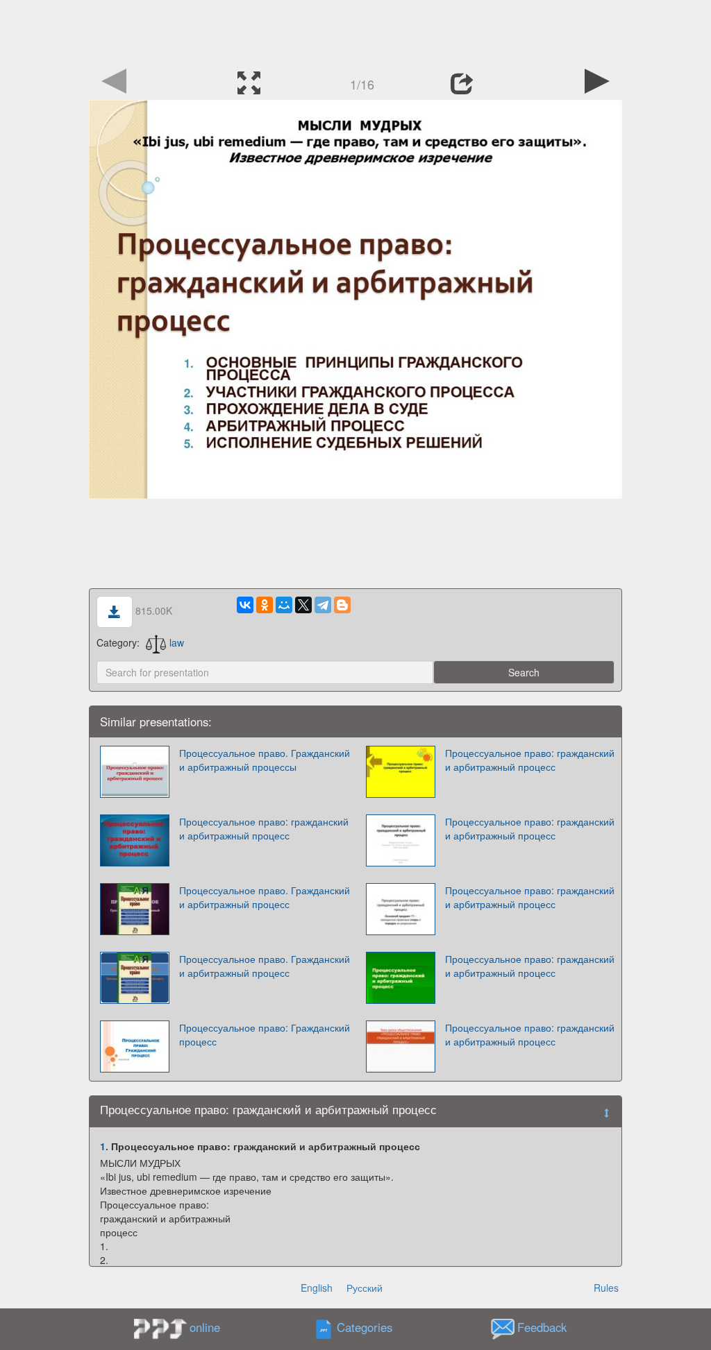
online (205, 1327)
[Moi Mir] (284, 605)
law (176, 642)
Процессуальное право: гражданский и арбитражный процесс (529, 760)
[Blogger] (342, 605)
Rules (606, 1288)
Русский (364, 1288)
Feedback (542, 1327)
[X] (303, 605)
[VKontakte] (245, 605)
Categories (364, 1327)
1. (104, 1146)
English (317, 1288)
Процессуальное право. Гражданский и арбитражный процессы (264, 760)
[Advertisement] (355, 31)
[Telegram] (323, 605)
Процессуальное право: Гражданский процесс (264, 1034)
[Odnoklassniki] (264, 605)
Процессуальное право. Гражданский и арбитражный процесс (264, 897)
